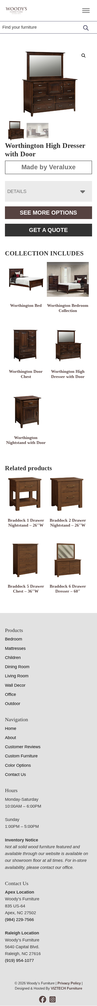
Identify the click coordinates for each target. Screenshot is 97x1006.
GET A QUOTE (48, 230)
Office (10, 694)
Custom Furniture (21, 756)
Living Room (16, 676)
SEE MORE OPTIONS (48, 212)
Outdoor (12, 703)
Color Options (18, 765)
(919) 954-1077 (19, 960)
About (10, 737)
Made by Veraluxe (48, 167)
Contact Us (15, 774)
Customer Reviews (22, 746)
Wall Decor (15, 685)
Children (13, 657)
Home (10, 728)
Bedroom (13, 639)
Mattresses (15, 648)
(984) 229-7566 (19, 919)
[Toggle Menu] (86, 10)
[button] (83, 55)
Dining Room (17, 666)
